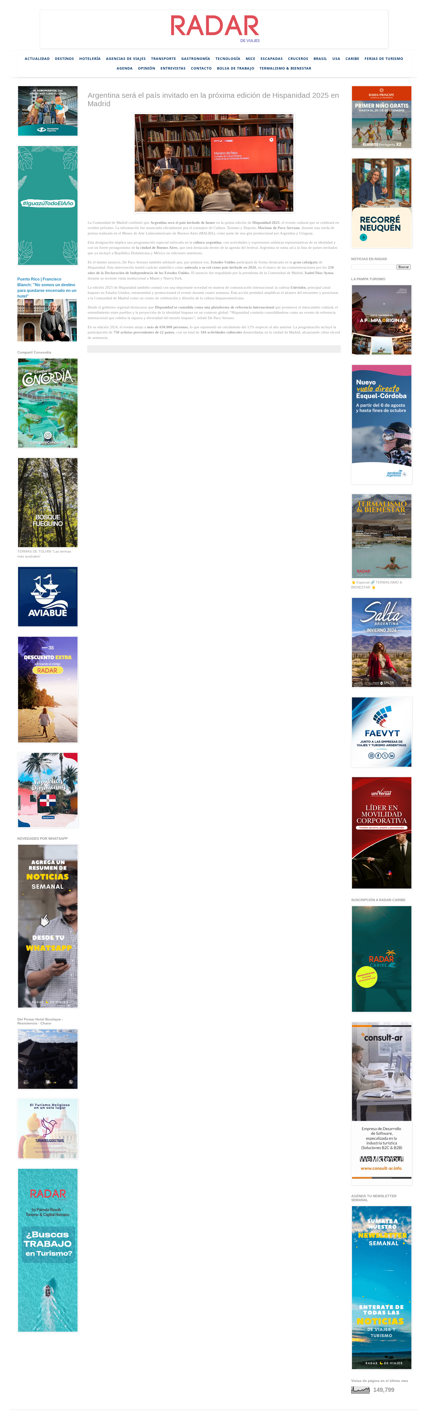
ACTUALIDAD (37, 58)
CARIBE (352, 58)
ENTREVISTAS (173, 68)
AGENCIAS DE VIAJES (126, 58)
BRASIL (320, 58)
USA (336, 58)
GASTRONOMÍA (195, 58)
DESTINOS (64, 58)
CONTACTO (201, 68)
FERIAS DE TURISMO (384, 58)
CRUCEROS (298, 58)
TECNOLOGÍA (228, 58)
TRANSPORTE (163, 58)
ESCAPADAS (272, 58)
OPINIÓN (146, 68)
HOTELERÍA (90, 58)
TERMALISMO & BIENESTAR (285, 68)
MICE (250, 58)
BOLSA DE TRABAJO (235, 68)
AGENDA (125, 68)
